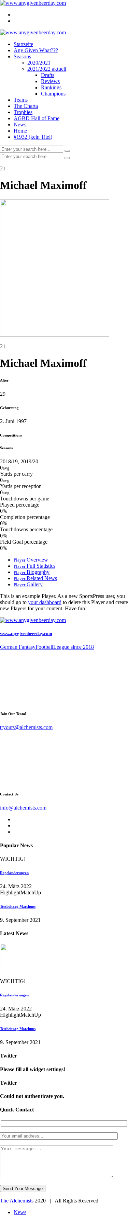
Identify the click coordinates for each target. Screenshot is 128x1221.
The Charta (26, 106)
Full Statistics (34, 566)
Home (20, 131)
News (20, 124)
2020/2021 (39, 63)
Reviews (50, 81)
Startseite (23, 44)
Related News (35, 578)
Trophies (23, 112)
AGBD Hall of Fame (36, 118)
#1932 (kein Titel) (33, 137)
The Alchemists (16, 1200)
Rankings (51, 87)
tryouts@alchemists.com (26, 727)
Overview (31, 560)
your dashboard (44, 602)
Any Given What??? (36, 50)
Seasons (22, 56)
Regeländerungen (14, 873)
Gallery (28, 584)
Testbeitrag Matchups (17, 906)
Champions (53, 94)
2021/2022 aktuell (46, 69)
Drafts (47, 75)
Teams (21, 100)
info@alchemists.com (23, 808)
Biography (31, 572)
